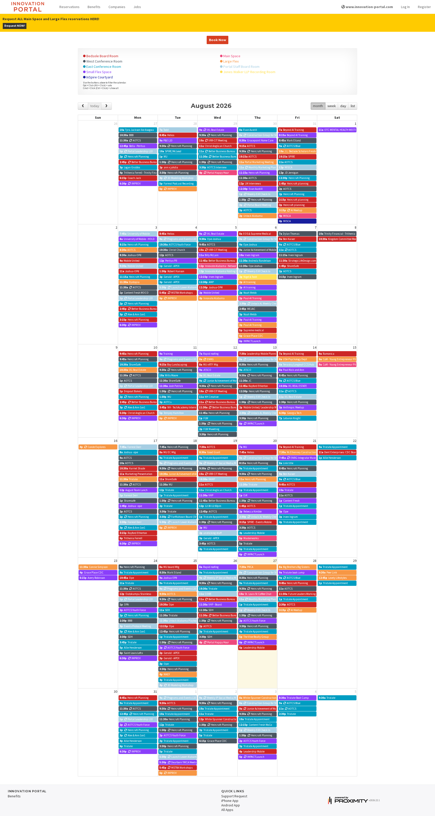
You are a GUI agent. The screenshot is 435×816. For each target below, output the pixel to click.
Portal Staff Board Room (241, 66)
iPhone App (229, 800)
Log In (405, 7)
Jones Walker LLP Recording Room (249, 72)
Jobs (137, 7)
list (353, 106)
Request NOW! (14, 25)
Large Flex (231, 61)
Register (424, 7)
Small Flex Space (99, 72)
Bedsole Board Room (102, 56)
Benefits (94, 7)
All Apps (227, 809)
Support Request (234, 796)
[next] (106, 106)
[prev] (83, 106)
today (94, 106)
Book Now (217, 40)
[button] (69, 7)
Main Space (231, 56)
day (343, 106)
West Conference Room (104, 61)
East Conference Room (103, 66)
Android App (230, 805)
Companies (116, 7)
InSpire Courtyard (99, 77)
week (332, 106)
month (318, 106)
